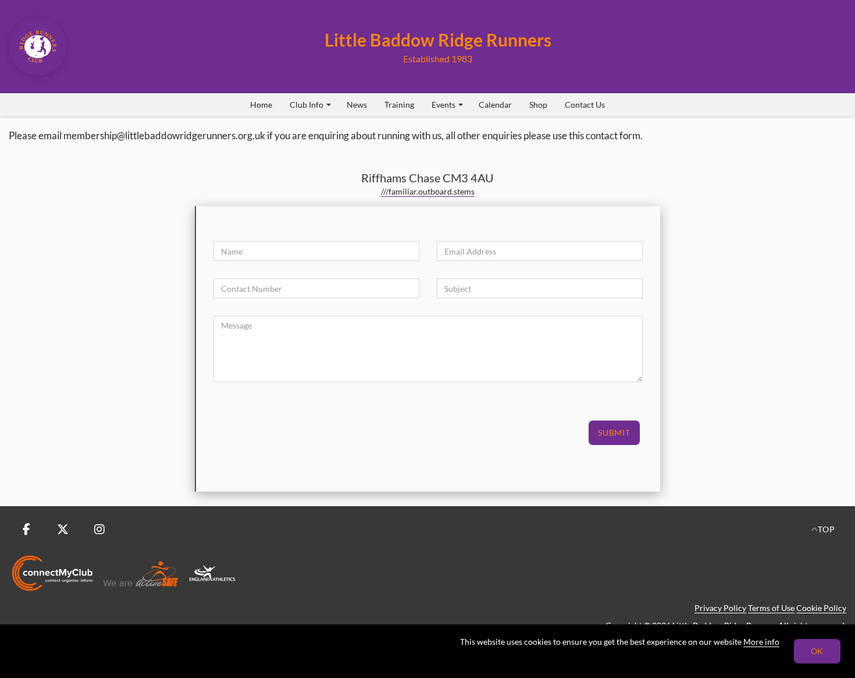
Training (399, 105)
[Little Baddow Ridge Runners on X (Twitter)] (62, 529)
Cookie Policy (821, 608)
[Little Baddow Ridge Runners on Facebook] (26, 529)
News (357, 105)
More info (761, 642)
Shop (538, 105)
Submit (614, 432)
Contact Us (585, 105)
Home (261, 105)
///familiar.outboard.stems (428, 191)
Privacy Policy (720, 608)
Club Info (306, 105)
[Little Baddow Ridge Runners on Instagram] (99, 529)
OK (817, 651)
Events (443, 105)
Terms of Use (771, 608)
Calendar (495, 105)
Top (826, 529)
